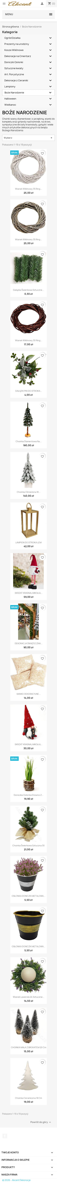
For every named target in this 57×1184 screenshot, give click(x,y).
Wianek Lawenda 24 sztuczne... (28, 997)
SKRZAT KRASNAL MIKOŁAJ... (28, 593)
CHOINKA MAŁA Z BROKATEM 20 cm (28, 1047)
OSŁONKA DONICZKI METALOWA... (28, 896)
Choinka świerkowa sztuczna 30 (28, 845)
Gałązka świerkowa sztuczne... (28, 290)
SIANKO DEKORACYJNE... (29, 694)
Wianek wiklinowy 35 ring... (28, 188)
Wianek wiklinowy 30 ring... (28, 340)
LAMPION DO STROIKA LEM (28, 542)
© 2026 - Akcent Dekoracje (16, 1180)
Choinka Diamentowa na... (29, 441)
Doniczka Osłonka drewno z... (28, 795)
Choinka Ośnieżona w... (28, 492)
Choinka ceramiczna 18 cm (28, 1098)
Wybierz (28, 138)
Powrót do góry (41, 1122)
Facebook (4, 1136)
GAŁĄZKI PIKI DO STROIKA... (28, 391)
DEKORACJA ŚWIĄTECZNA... (28, 643)
